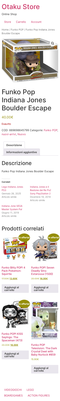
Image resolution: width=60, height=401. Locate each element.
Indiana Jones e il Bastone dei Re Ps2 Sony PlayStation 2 (40, 190)
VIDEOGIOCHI (13, 389)
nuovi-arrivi (9, 134)
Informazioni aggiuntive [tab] (21, 152)
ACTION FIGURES (39, 395)
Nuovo (22, 134)
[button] (53, 43)
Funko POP (17, 29)
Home (5, 29)
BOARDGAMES (13, 395)
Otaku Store (21, 7)
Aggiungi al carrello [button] (11, 289)
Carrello (21, 21)
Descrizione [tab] (14, 145)
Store (7, 21)
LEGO (30, 389)
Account (36, 21)
